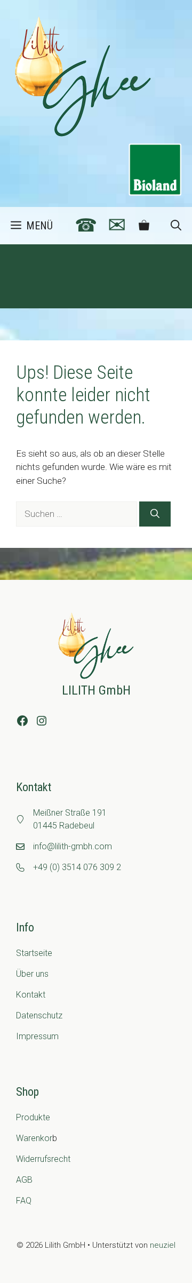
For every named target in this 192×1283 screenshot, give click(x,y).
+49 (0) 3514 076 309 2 (77, 867)
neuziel (162, 1245)
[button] (176, 225)
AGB (24, 1180)
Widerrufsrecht (43, 1159)
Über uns (32, 974)
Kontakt (30, 995)
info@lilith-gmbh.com (72, 846)
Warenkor (34, 1138)
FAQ (23, 1201)
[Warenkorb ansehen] (144, 225)
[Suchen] (155, 514)
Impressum (37, 1036)
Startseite (34, 953)
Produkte (33, 1117)
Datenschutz (39, 1015)
